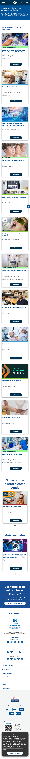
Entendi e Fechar (15, 753)
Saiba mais (16, 64)
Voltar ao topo (15, 613)
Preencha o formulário (15, 603)
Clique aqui (17, 724)
